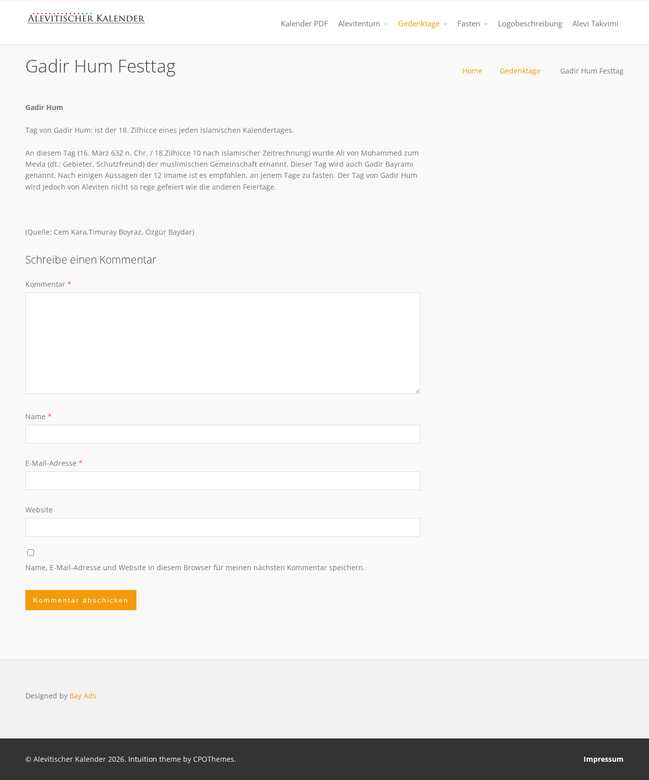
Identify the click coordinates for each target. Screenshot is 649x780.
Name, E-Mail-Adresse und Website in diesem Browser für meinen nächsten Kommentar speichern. (195, 567)
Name (38, 416)
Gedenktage (520, 71)
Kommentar (48, 284)
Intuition (142, 759)
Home (472, 71)
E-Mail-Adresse (54, 463)
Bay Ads (82, 695)
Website (39, 509)
